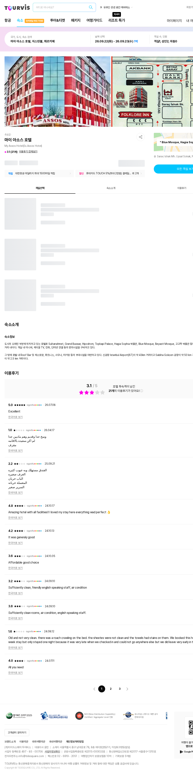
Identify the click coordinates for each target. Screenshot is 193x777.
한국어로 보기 (15, 416)
